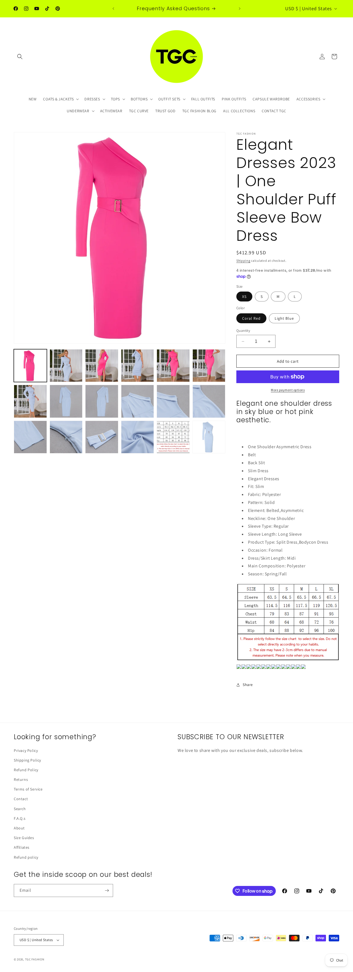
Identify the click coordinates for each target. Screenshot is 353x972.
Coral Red (251, 318)
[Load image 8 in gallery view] (66, 401)
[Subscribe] (107, 890)
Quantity (243, 330)
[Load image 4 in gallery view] (137, 365)
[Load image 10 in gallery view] (137, 401)
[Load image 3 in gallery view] (101, 365)
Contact (21, 798)
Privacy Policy (26, 750)
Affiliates (22, 847)
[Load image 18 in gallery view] (209, 437)
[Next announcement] (240, 8)
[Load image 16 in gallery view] (137, 437)
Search (20, 808)
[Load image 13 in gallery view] (30, 437)
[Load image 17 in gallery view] (173, 437)
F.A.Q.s (19, 818)
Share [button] (248, 684)
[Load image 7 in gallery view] (30, 401)
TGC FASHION (34, 959)
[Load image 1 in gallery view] (30, 365)
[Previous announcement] (113, 8)
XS (244, 296)
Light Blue (284, 318)
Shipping (243, 260)
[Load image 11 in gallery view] (173, 401)
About (19, 828)
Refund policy (26, 857)
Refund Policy (26, 769)
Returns (21, 779)
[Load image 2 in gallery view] (66, 365)
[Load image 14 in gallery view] (66, 437)
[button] (20, 56)
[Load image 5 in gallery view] (173, 365)
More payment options (288, 390)
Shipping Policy (27, 760)
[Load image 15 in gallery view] (101, 437)
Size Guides (24, 837)
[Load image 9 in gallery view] (101, 401)
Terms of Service (28, 789)
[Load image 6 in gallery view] (209, 365)
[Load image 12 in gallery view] (209, 401)
